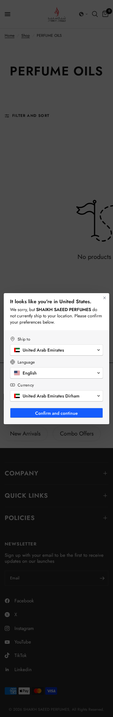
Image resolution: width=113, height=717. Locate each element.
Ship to (24, 339)
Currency (26, 385)
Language (26, 362)
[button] (56, 350)
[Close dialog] (104, 297)
